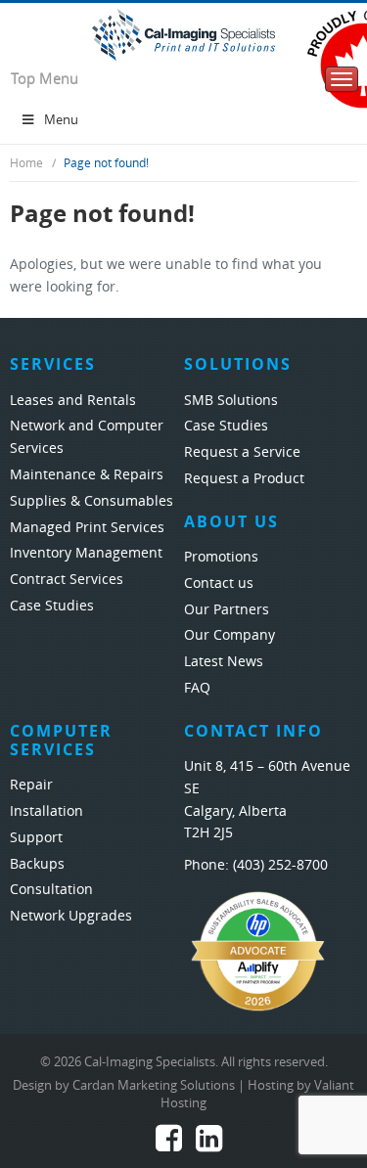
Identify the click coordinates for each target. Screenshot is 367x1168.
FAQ (197, 688)
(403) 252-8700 (280, 865)
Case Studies (52, 606)
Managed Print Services (87, 527)
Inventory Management (86, 553)
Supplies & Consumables (91, 501)
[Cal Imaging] (183, 33)
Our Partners (226, 610)
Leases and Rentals (73, 400)
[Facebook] (169, 1144)
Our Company (229, 635)
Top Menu (44, 79)
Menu (61, 119)
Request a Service (242, 452)
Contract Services (66, 579)
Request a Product (244, 479)
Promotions (221, 557)
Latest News (223, 661)
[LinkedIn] (209, 1144)
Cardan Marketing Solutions (153, 1085)
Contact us (218, 583)
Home (26, 163)
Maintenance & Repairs (86, 475)
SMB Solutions (231, 400)
